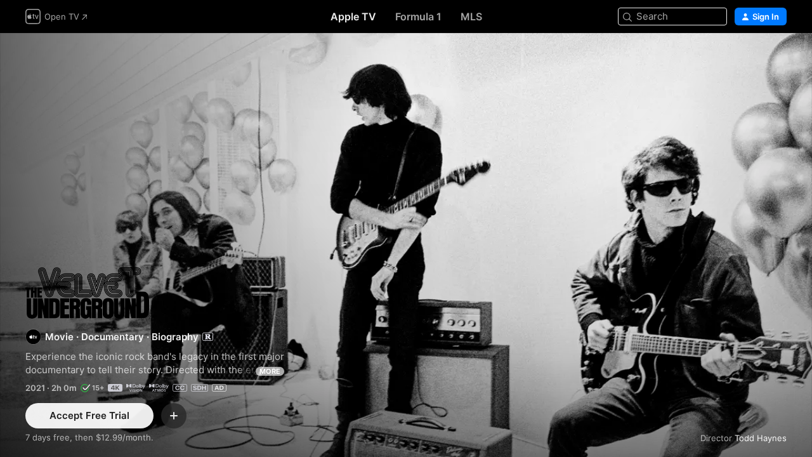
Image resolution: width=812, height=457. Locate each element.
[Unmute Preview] (778, 58)
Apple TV (353, 16)
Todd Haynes (761, 438)
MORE (269, 371)
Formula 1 (418, 16)
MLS (471, 16)
